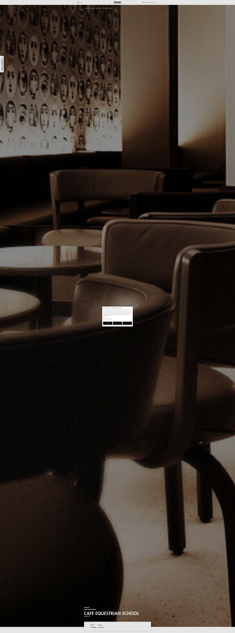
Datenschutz (105, 318)
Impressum (110, 318)
